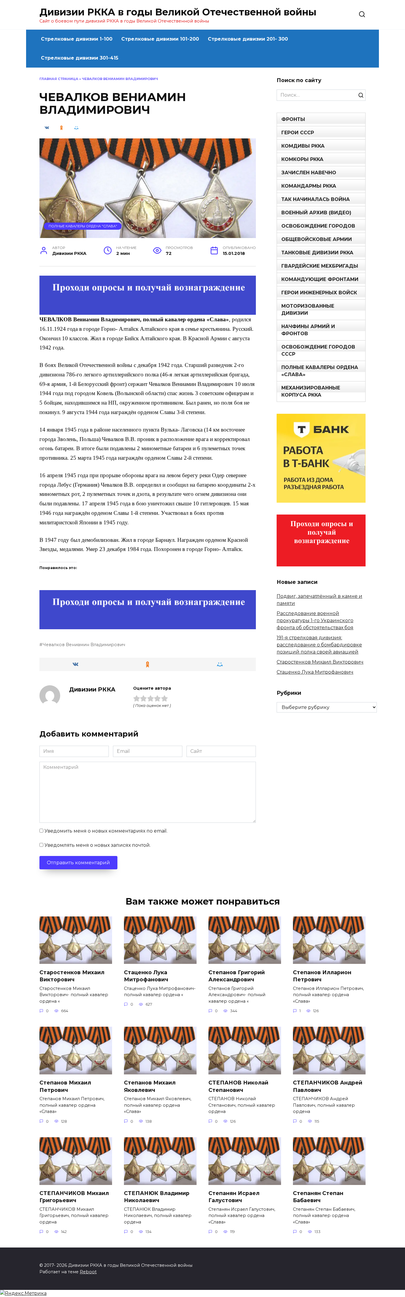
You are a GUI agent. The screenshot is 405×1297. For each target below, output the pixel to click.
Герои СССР (297, 132)
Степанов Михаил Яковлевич (150, 1086)
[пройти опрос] (147, 311)
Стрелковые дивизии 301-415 (79, 58)
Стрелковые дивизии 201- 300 (248, 39)
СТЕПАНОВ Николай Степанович (238, 1086)
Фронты (293, 119)
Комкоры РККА (302, 159)
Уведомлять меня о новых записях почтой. (97, 845)
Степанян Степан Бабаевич (318, 1197)
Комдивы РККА (303, 146)
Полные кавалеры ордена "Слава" (83, 226)
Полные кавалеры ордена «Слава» (319, 371)
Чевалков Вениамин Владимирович (84, 644)
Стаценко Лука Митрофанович (315, 672)
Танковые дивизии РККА (317, 252)
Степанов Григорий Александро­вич (236, 976)
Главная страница (58, 79)
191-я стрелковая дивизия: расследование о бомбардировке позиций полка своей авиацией (319, 645)
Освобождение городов (318, 226)
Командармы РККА (308, 186)
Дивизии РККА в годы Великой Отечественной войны (177, 12)
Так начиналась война (315, 199)
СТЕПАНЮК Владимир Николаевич (156, 1197)
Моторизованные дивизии (307, 309)
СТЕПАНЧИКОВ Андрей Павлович (327, 1086)
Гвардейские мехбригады (319, 266)
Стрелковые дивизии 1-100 (76, 39)
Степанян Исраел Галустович (233, 1197)
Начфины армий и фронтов (308, 330)
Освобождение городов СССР (318, 350)
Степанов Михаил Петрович (65, 1086)
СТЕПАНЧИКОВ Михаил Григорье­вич (74, 1197)
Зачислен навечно (308, 172)
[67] (147, 625)
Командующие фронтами (319, 279)
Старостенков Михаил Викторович (320, 662)
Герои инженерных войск (319, 293)
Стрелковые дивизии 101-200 (160, 39)
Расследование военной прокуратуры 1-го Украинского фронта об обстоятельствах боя (315, 620)
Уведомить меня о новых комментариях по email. (106, 831)
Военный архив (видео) (316, 212)
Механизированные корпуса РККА (310, 391)
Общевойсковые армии (316, 239)
